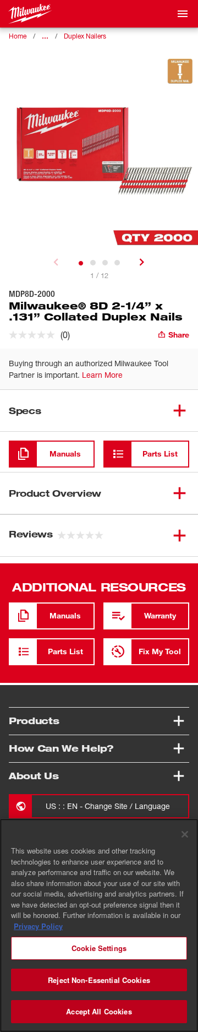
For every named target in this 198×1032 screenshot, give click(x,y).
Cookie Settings (99, 948)
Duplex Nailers (85, 36)
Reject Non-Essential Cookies (99, 980)
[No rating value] (35, 335)
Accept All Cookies (98, 1011)
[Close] (185, 834)
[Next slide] (141, 262)
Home (17, 36)
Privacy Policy (38, 926)
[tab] (81, 263)
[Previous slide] (56, 262)
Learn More (102, 374)
